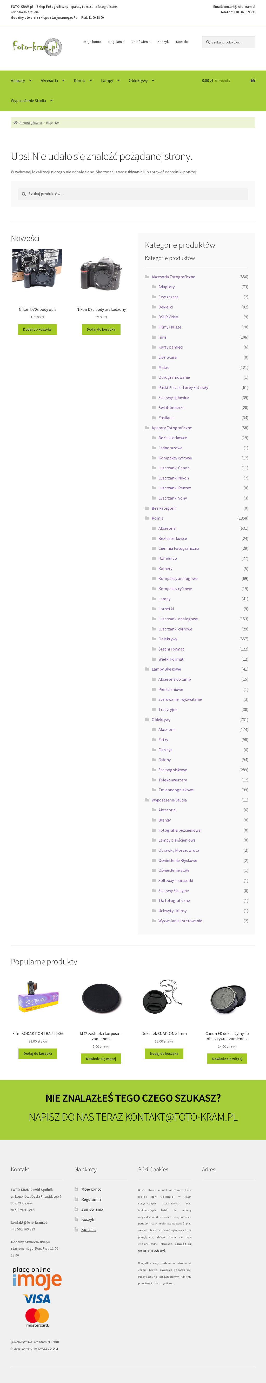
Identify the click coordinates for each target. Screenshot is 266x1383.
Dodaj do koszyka (37, 329)
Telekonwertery (172, 779)
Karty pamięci (170, 347)
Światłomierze (171, 407)
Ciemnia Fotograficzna (178, 548)
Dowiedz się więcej (101, 1058)
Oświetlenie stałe (173, 870)
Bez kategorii (164, 508)
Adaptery (166, 286)
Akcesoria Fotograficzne (173, 276)
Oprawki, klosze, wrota (178, 850)
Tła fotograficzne (174, 900)
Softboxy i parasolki (175, 880)
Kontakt (182, 41)
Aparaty (18, 80)
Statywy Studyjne (173, 890)
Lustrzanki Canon (174, 467)
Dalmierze (167, 558)
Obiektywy (138, 80)
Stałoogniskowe (172, 769)
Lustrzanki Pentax (174, 487)
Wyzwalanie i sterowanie (180, 920)
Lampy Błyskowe (166, 669)
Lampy (107, 80)
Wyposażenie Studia (28, 100)
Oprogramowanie (174, 377)
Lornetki (166, 608)
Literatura (167, 357)
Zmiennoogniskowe (176, 789)
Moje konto (92, 41)
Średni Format (171, 649)
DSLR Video (168, 316)
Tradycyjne (167, 709)
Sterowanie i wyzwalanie (180, 699)
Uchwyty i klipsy (172, 910)
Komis (79, 80)
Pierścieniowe (170, 689)
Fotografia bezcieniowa (179, 830)
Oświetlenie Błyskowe (177, 860)
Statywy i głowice (173, 397)
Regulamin (116, 41)
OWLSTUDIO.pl (48, 1348)
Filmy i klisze (169, 327)
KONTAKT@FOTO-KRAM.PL (181, 1116)
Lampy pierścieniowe (177, 840)
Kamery (165, 568)
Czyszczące (168, 296)
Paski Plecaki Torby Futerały (183, 387)
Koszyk (163, 41)
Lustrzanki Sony (172, 498)
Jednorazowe (170, 447)
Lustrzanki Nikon (173, 478)
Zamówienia (141, 41)
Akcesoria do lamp (174, 679)
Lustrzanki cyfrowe (175, 628)
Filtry (163, 739)
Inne (162, 337)
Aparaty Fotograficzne (172, 427)
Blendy (164, 820)
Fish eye (165, 749)
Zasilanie (166, 417)
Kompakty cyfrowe (175, 457)
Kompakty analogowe (178, 578)
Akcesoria (49, 80)
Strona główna (30, 122)
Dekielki (165, 307)
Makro (164, 367)
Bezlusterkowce (172, 437)
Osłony (164, 759)
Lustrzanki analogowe (178, 618)
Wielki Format (171, 659)
